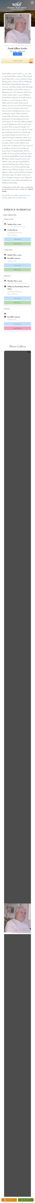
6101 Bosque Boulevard (14, 233)
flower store (22, 198)
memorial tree (24, 195)
